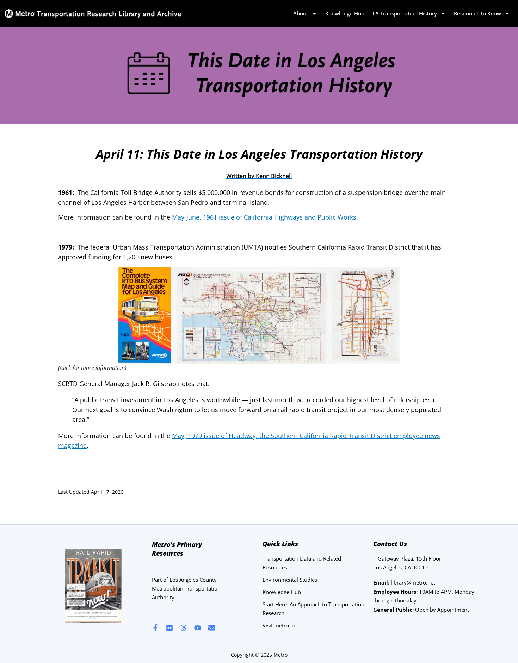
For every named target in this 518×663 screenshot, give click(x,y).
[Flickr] (169, 627)
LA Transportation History (404, 13)
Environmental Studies (290, 579)
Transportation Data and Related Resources (302, 563)
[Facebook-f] (155, 627)
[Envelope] (211, 627)
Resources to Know (477, 13)
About (300, 13)
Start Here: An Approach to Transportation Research (313, 609)
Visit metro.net (280, 625)
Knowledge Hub (344, 13)
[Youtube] (197, 627)
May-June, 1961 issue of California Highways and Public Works (264, 217)
